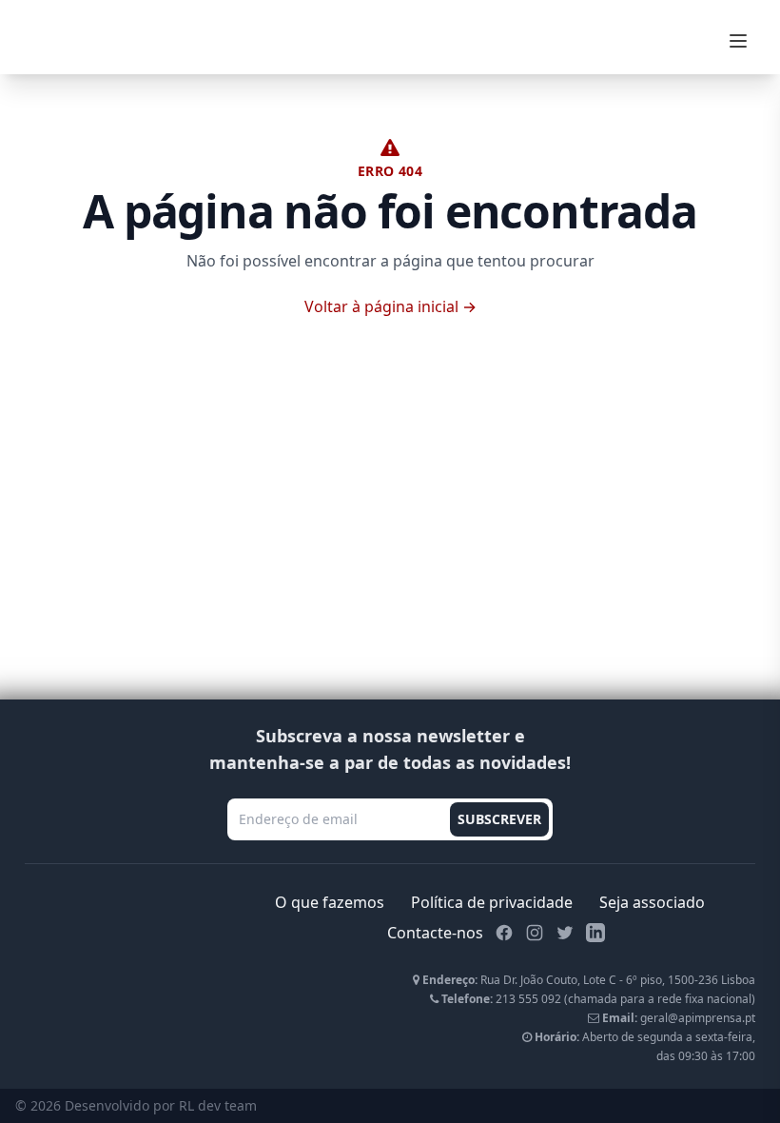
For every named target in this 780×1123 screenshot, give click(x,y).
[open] (738, 41)
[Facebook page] (504, 932)
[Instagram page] (534, 932)
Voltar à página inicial (390, 306)
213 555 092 (528, 999)
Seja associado (652, 902)
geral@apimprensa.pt (697, 1018)
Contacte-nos (435, 932)
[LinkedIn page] (595, 932)
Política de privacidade (492, 902)
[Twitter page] (565, 932)
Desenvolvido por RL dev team (161, 1105)
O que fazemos (329, 902)
